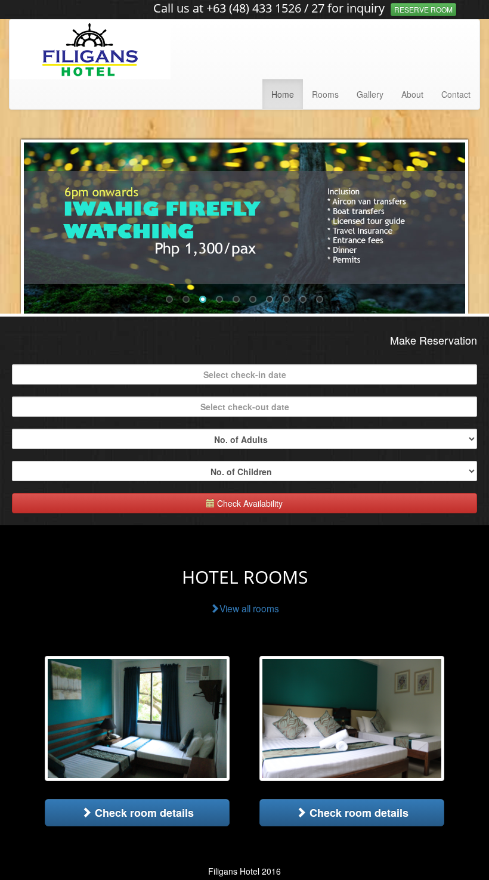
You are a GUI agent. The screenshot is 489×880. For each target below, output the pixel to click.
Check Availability (249, 503)
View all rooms (249, 608)
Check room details (143, 812)
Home (282, 94)
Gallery (370, 94)
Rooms (325, 94)
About (412, 94)
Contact (456, 94)
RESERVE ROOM (423, 9)
